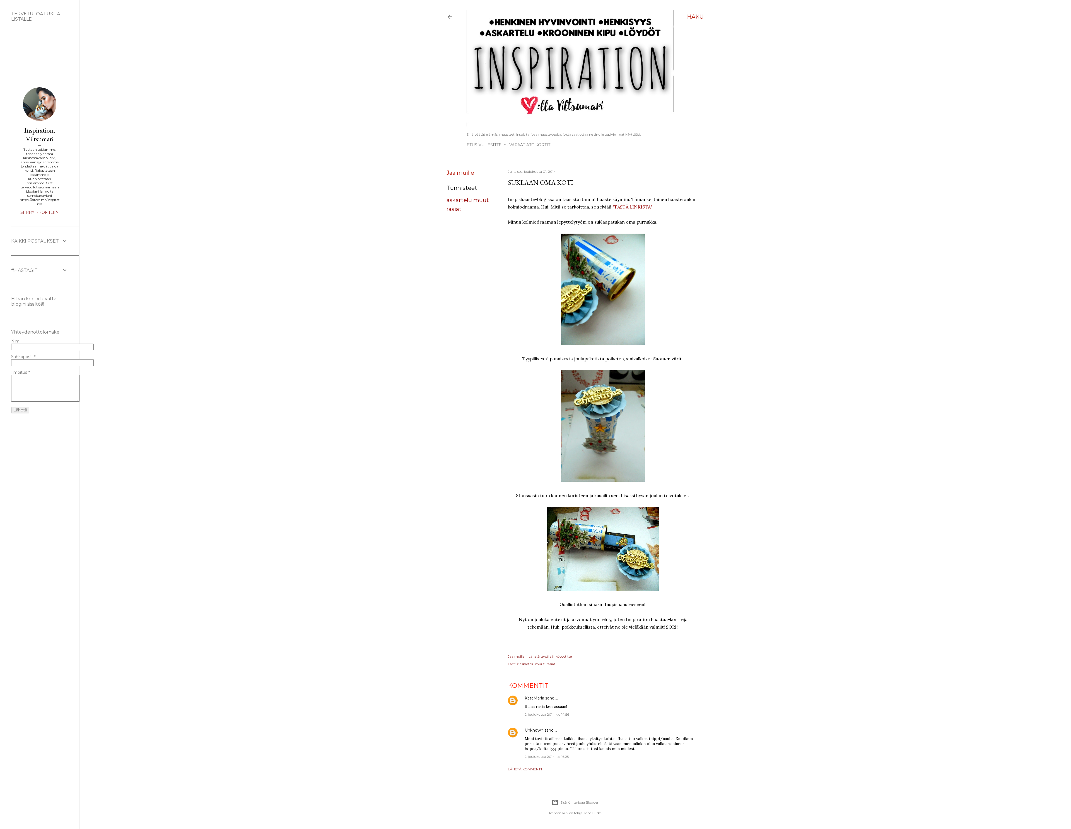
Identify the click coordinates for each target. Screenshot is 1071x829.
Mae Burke (593, 813)
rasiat (454, 209)
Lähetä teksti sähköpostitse (550, 656)
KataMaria (534, 698)
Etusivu (475, 144)
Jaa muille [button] (460, 172)
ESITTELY (497, 144)
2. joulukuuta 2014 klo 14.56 (547, 714)
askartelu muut (468, 200)
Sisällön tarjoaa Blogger (580, 802)
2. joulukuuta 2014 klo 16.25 (547, 756)
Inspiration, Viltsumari (39, 134)
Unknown (534, 730)
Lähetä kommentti (525, 769)
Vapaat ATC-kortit (529, 144)
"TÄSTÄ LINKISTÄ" (632, 207)
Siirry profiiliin (39, 212)
